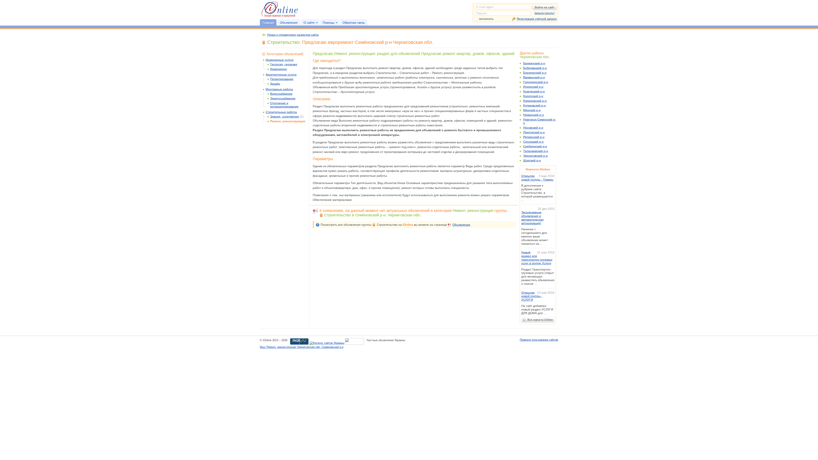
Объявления (289, 22)
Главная (268, 22)
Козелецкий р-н (534, 91)
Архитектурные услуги (281, 74)
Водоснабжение (281, 93)
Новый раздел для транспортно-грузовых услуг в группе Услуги (536, 258)
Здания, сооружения (284, 116)
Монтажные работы (279, 89)
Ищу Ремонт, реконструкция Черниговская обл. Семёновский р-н (301, 347)
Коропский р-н (533, 96)
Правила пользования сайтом (539, 339)
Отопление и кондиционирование (284, 104)
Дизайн (275, 83)
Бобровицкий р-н (535, 68)
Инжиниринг (278, 69)
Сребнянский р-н (535, 146)
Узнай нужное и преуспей (279, 15)
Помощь (328, 22)
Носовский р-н (533, 127)
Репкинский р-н (533, 137)
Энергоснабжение (282, 98)
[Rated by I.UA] (354, 343)
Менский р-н (532, 110)
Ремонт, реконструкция (287, 121)
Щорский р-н (532, 160)
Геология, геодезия (283, 64)
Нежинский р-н (533, 114)
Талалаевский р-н (535, 151)
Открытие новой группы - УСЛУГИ (531, 296)
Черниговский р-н (535, 155)
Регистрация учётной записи (537, 18)
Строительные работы (281, 112)
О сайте (309, 22)
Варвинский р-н (534, 77)
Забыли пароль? (544, 13)
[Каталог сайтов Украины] (327, 343)
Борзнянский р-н (534, 72)
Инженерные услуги (280, 60)
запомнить (486, 18)
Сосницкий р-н (533, 141)
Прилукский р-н (534, 132)
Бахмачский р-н (534, 63)
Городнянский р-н (535, 82)
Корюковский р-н (535, 100)
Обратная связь (354, 22)
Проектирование (281, 79)
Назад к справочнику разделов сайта (293, 34)
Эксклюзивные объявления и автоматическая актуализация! (532, 218)
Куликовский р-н (534, 105)
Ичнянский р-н (533, 86)
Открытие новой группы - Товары (537, 177)
